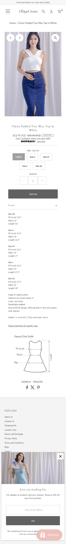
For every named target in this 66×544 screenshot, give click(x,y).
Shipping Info (10, 425)
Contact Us (9, 421)
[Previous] (10, 38)
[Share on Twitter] (32, 388)
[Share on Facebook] (27, 388)
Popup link (38, 381)
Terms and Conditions (14, 443)
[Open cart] (59, 11)
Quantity (33, 174)
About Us (9, 417)
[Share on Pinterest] (38, 388)
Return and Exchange (14, 434)
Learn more (41, 141)
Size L (25, 166)
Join (33, 521)
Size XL (39, 166)
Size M (46, 157)
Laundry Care (10, 430)
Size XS (20, 157)
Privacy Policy (11, 438)
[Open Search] (43, 11)
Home (12, 23)
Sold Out (33, 194)
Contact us (26, 381)
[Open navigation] (8, 11)
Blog (7, 447)
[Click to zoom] (55, 38)
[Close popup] (60, 456)
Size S (32, 157)
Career (7, 451)
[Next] (19, 38)
